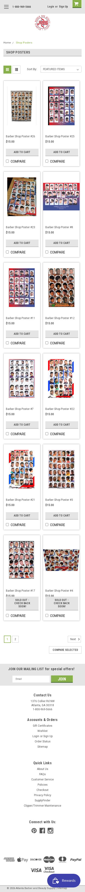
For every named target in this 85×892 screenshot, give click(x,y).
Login (50, 6)
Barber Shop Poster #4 (59, 590)
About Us (42, 769)
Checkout (42, 790)
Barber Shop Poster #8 (59, 227)
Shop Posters (24, 42)
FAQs (42, 774)
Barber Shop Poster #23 (20, 227)
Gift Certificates (42, 725)
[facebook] (42, 830)
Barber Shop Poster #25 (60, 136)
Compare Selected (65, 650)
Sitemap (42, 746)
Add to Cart (22, 152)
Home (7, 42)
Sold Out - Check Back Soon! (22, 603)
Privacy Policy (42, 795)
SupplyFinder (42, 800)
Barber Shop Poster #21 (20, 499)
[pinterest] (34, 830)
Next (73, 639)
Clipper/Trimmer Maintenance (42, 805)
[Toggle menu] (6, 9)
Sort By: (32, 69)
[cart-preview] (76, 4)
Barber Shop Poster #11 (20, 318)
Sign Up (63, 6)
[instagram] (50, 830)
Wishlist (42, 731)
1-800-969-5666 (21, 6)
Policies (43, 784)
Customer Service (42, 779)
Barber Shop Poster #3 (59, 499)
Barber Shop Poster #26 (20, 136)
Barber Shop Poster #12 (60, 318)
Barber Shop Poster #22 (60, 409)
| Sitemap (61, 888)
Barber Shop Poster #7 (20, 409)
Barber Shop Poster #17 (20, 590)
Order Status (43, 741)
